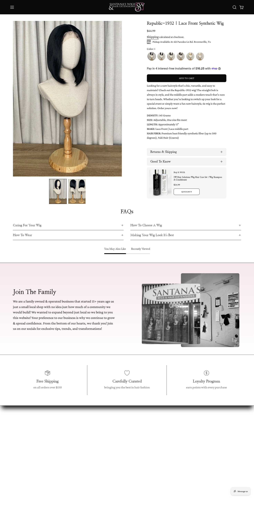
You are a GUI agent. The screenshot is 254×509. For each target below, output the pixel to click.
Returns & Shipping (163, 152)
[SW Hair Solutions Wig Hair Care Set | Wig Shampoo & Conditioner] (160, 183)
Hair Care (112, 478)
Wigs (61, 425)
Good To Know (160, 161)
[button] (234, 7)
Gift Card (64, 465)
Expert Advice (115, 465)
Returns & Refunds (118, 439)
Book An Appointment (120, 432)
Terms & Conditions (119, 452)
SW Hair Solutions (70, 471)
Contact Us (113, 471)
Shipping (153, 37)
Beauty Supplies (68, 458)
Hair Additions (67, 452)
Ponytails (64, 439)
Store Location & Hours (121, 425)
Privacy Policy (115, 458)
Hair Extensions (68, 432)
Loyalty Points (115, 445)
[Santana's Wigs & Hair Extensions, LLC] (127, 7)
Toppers (63, 445)
